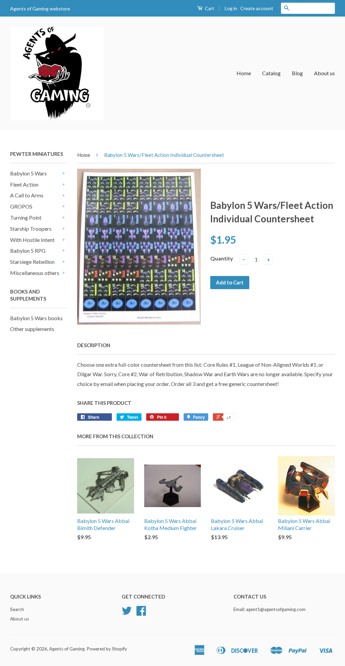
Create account (256, 8)
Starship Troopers (31, 228)
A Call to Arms (26, 195)
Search (17, 609)
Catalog (271, 73)
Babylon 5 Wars (28, 173)
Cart (209, 8)
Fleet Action (24, 184)
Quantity (221, 258)
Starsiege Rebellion (32, 261)
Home (244, 73)
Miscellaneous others (34, 273)
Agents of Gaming (67, 648)
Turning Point (25, 217)
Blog (297, 73)
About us (324, 73)
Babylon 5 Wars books (36, 318)
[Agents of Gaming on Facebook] (141, 613)
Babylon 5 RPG (27, 250)
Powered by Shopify (107, 648)
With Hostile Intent (32, 240)
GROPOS (21, 206)
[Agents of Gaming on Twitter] (127, 613)
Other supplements (32, 329)
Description (93, 345)
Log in (231, 8)
